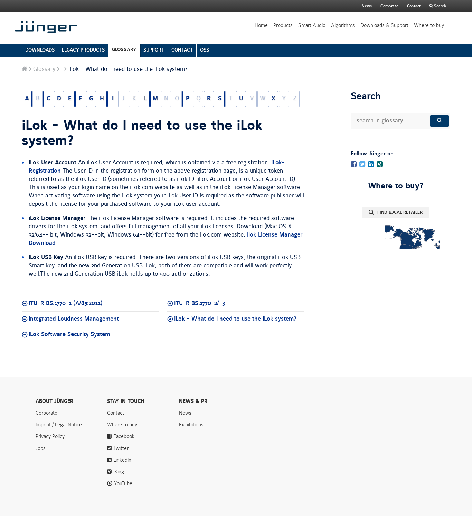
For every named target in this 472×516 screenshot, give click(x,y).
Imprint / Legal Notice (59, 425)
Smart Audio (311, 25)
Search (439, 6)
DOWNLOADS (40, 50)
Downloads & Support (384, 25)
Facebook (123, 436)
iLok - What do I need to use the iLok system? (142, 133)
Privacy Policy (50, 436)
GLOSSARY (124, 50)
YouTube (123, 483)
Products (283, 25)
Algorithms (343, 25)
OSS (204, 50)
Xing (119, 472)
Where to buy (429, 25)
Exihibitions (191, 425)
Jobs (41, 448)
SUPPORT (153, 50)
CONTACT (182, 50)
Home (261, 25)
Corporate (46, 413)
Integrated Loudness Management (74, 318)
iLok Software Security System (69, 334)
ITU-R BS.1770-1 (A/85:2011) (66, 303)
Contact (414, 6)
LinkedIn (122, 460)
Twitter (121, 448)
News (367, 6)
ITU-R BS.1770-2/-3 (199, 303)
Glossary (44, 69)
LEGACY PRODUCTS (83, 50)
